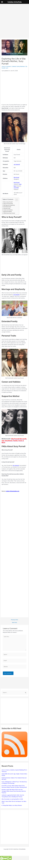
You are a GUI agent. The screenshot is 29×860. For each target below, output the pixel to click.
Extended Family (7, 206)
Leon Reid (16, 187)
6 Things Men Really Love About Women (12, 805)
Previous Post (14, 619)
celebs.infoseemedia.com (12, 491)
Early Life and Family (8, 203)
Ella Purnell (16, 177)
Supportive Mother (7, 211)
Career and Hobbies (8, 210)
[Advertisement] (14, 23)
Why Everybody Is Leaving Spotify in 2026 (12, 799)
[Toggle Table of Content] (16, 200)
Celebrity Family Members (18, 66)
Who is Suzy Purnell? (8, 202)
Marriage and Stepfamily (9, 205)
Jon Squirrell (17, 164)
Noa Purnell (16, 182)
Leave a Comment (6, 66)
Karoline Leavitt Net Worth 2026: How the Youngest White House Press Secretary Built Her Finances (14, 791)
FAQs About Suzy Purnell (9, 213)
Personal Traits (7, 208)
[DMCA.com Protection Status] (6, 857)
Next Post (14, 622)
